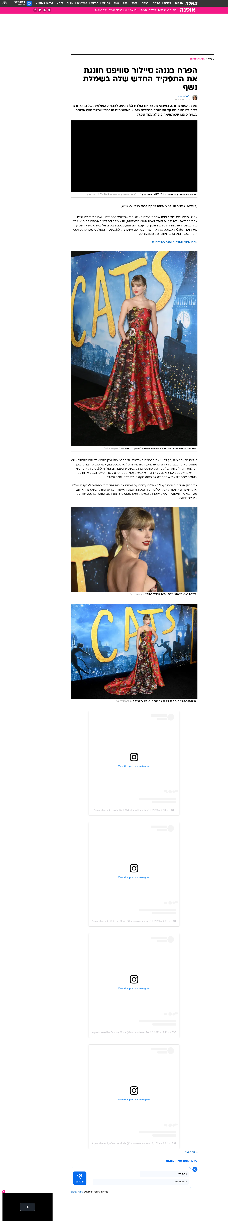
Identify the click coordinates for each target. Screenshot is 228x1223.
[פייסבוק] (35, 10)
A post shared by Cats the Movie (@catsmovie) (117, 921)
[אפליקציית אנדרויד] (49, 10)
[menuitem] (177, 3)
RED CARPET (132, 10)
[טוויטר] (40, 10)
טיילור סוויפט (191, 1152)
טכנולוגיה (82, 3)
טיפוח (144, 10)
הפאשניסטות (164, 10)
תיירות (94, 3)
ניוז (174, 10)
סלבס (135, 3)
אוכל (116, 3)
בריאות (106, 3)
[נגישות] (5, 3)
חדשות (179, 3)
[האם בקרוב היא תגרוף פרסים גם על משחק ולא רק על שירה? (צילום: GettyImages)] (134, 654)
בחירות (156, 3)
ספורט (167, 3)
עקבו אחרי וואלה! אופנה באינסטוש (174, 242)
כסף (125, 3)
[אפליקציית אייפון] (44, 10)
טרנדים (152, 10)
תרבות (145, 3)
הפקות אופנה (115, 10)
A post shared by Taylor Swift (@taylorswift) (117, 810)
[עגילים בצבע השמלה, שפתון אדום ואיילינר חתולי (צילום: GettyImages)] (134, 552)
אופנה (70, 3)
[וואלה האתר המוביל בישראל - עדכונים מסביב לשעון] (191, 3)
